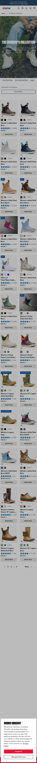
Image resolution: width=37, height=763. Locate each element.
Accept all (18, 751)
